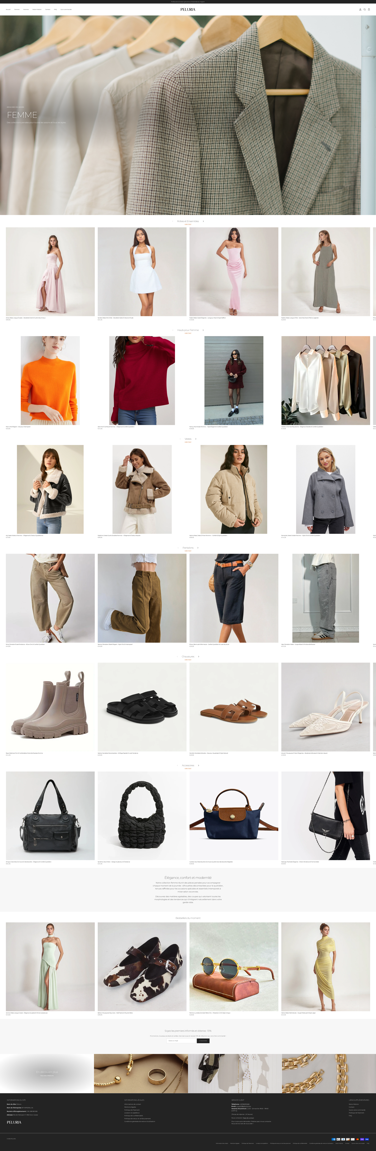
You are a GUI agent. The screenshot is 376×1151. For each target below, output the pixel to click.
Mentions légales (130, 1107)
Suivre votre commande (357, 1110)
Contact (47, 9)
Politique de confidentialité (133, 1116)
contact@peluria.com (243, 1106)
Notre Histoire (37, 9)
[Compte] (360, 9)
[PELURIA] (188, 9)
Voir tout (188, 224)
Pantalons (188, 547)
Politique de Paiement (132, 1110)
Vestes (188, 439)
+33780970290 (244, 1104)
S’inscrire (203, 1041)
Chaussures (188, 656)
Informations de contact (132, 1104)
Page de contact (248, 1118)
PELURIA (13, 1138)
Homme (26, 9)
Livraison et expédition (132, 1113)
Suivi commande (66, 9)
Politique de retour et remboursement (137, 1118)
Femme (16, 9)
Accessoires (188, 765)
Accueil (8, 9)
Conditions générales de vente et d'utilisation (139, 1121)
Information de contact (222, 1143)
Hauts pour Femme (188, 330)
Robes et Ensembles (188, 221)
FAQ (55, 9)
